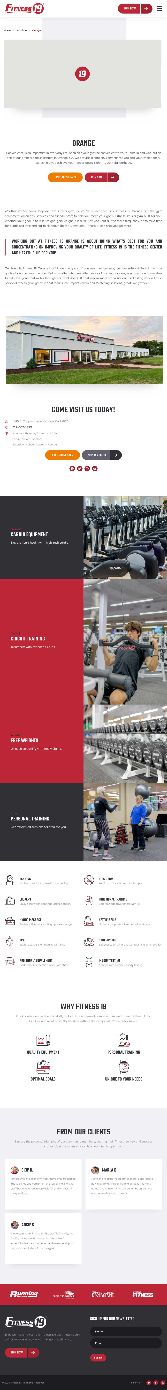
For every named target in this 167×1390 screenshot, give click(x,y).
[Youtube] (95, 468)
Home (7, 30)
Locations (21, 30)
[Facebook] (72, 468)
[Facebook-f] (155, 1382)
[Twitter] (80, 468)
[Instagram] (87, 468)
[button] (159, 9)
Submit (98, 1357)
